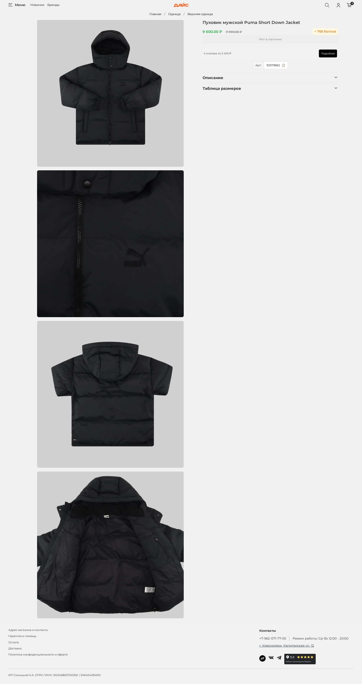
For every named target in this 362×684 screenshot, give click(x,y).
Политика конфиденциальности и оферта (38, 654)
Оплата (13, 642)
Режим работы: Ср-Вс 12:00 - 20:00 (320, 638)
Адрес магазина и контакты (28, 630)
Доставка (15, 648)
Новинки (37, 5)
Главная (155, 14)
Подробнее (328, 53)
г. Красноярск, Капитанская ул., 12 (286, 646)
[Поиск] (327, 5)
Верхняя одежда (200, 14)
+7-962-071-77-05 (272, 638)
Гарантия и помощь (22, 636)
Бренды (53, 5)
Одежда (174, 14)
